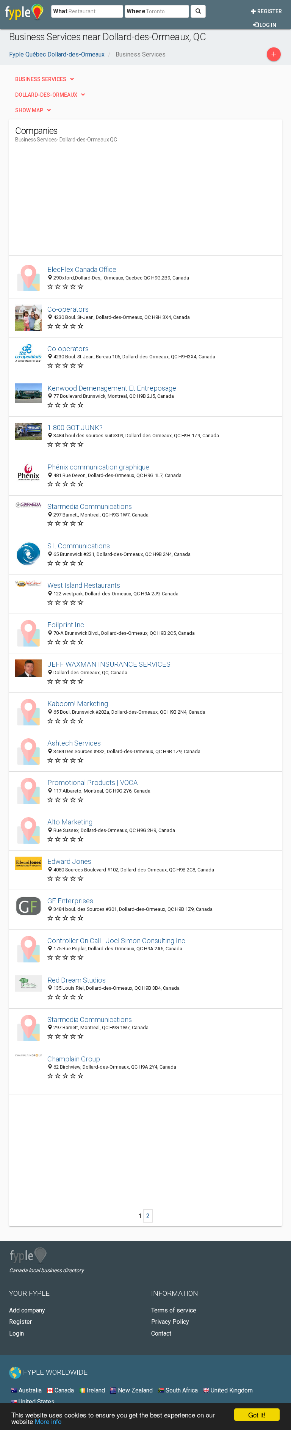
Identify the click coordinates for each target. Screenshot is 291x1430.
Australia (29, 1390)
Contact (161, 1333)
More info (48, 1421)
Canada (63, 1390)
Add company (27, 1310)
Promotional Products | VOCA (92, 782)
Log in (267, 25)
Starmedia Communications (89, 506)
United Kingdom (231, 1390)
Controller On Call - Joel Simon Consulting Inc (116, 941)
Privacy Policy (170, 1321)
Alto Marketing (69, 822)
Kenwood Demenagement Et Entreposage (111, 388)
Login (16, 1333)
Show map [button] (29, 110)
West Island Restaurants (83, 585)
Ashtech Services (74, 743)
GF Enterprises (70, 901)
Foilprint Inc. (66, 625)
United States (36, 1401)
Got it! (257, 1414)
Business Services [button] (40, 79)
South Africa (181, 1390)
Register (269, 11)
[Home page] (24, 11)
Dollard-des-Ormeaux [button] (46, 95)
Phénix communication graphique (98, 467)
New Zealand (134, 1390)
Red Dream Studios (76, 980)
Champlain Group (73, 1059)
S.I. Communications (78, 546)
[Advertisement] (78, 202)
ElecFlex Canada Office (81, 269)
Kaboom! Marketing (77, 704)
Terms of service (173, 1310)
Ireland (95, 1390)
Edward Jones (69, 861)
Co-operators (68, 309)
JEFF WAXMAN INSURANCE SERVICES (109, 664)
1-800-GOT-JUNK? (75, 428)
